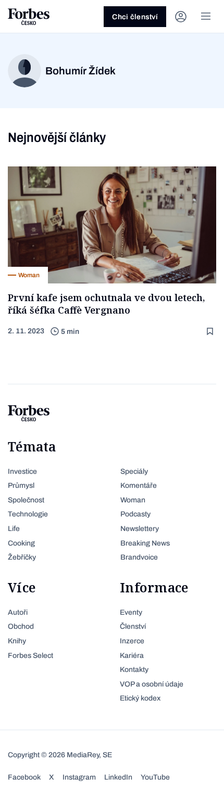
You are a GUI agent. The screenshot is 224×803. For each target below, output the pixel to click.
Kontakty (134, 670)
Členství (133, 626)
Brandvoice (139, 557)
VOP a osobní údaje (151, 684)
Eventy (131, 612)
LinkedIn (118, 777)
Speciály (134, 471)
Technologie (28, 514)
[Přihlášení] (180, 16)
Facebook (24, 777)
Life (14, 529)
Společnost (26, 500)
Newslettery (139, 529)
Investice (22, 471)
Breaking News (145, 543)
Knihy (17, 641)
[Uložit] (211, 331)
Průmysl (21, 485)
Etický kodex (140, 698)
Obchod (21, 626)
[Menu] (205, 16)
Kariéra (132, 655)
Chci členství (135, 17)
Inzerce (132, 641)
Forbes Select (30, 655)
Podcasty (135, 514)
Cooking (21, 543)
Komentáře (138, 485)
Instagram (79, 777)
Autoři (18, 612)
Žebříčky (22, 557)
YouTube (155, 777)
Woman (132, 500)
